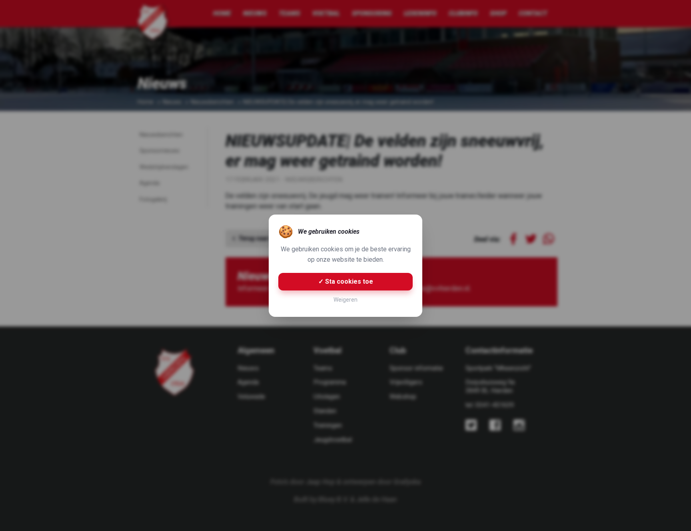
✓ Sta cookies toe (345, 281)
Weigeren (345, 299)
